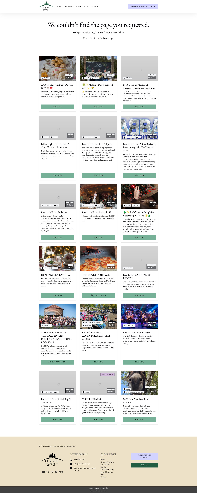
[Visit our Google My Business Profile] (47, 472)
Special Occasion (107, 472)
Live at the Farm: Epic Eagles (136, 332)
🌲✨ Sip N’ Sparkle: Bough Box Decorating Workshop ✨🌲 (139, 214)
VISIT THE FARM (91, 399)
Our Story (104, 467)
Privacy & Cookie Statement (98, 491)
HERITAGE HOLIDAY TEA (55, 274)
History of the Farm (107, 462)
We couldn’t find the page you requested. (59, 446)
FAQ (102, 474)
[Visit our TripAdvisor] (61, 472)
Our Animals (105, 465)
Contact (94, 6)
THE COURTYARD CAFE (96, 274)
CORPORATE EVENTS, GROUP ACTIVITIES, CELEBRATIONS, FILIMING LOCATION (56, 337)
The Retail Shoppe (107, 469)
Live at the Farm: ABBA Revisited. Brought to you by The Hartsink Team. (139, 147)
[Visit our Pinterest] (56, 472)
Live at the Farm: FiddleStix (54, 212)
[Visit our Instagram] (52, 472)
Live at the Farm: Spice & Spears (97, 144)
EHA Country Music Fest (135, 84)
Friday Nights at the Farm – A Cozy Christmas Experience (55, 145)
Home (59, 6)
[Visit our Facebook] (43, 472)
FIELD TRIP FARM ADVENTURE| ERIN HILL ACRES (96, 336)
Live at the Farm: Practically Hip (97, 212)
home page (108, 38)
